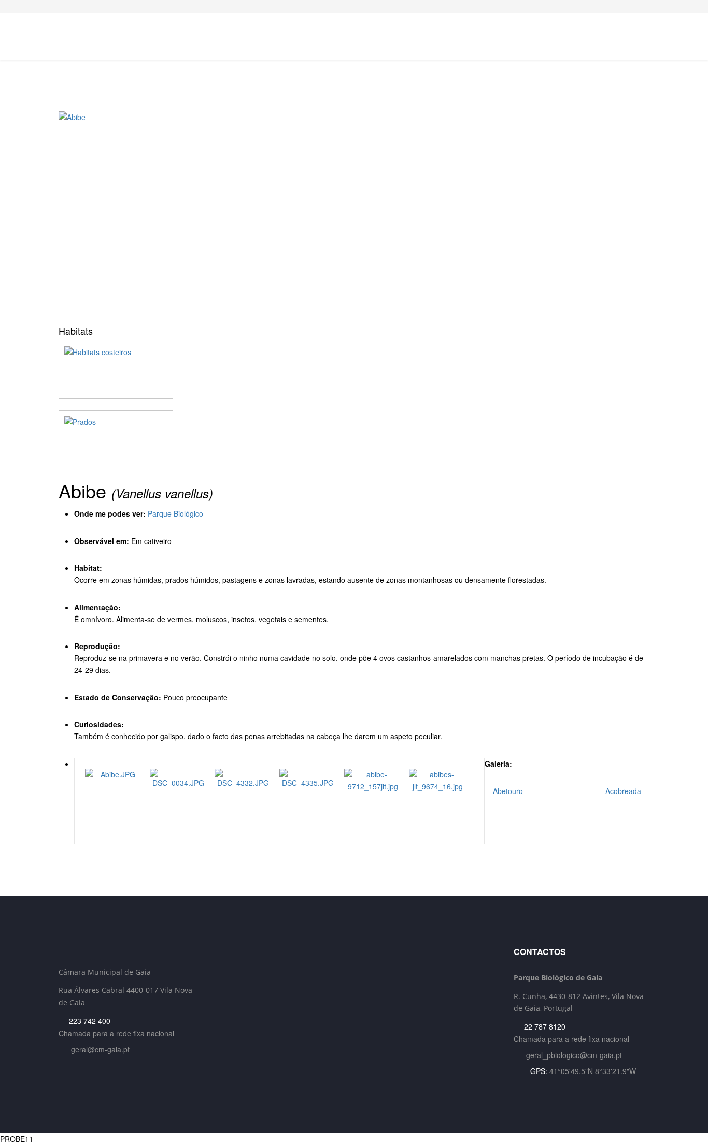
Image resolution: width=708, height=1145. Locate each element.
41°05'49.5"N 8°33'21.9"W (592, 1071)
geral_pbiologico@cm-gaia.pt (574, 1055)
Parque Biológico (175, 513)
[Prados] (354, 439)
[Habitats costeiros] (354, 370)
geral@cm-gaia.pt (100, 1049)
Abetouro (507, 791)
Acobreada (624, 791)
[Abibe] (354, 214)
